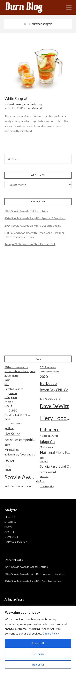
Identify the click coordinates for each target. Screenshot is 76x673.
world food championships (17, 486)
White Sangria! (15, 98)
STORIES (10, 521)
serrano (44, 476)
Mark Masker (46, 447)
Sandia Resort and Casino (55, 466)
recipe (9, 460)
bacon (7, 380)
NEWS (8, 526)
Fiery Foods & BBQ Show (17, 414)
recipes (44, 461)
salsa (7, 465)
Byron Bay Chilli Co (54, 390)
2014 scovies (48, 367)
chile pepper (10, 397)
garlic (7, 419)
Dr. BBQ (13, 410)
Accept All (38, 643)
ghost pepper (15, 423)
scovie (7, 469)
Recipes (30, 104)
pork (42, 457)
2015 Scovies (11, 375)
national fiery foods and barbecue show (20, 454)
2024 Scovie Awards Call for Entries (26, 211)
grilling (9, 428)
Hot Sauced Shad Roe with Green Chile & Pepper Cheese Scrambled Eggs (34, 235)
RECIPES (10, 516)
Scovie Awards (20, 477)
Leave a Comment (34, 108)
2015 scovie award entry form (19, 371)
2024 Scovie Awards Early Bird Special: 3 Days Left (34, 218)
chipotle (8, 401)
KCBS (7, 444)
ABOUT (9, 531)
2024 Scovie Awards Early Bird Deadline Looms (32, 225)
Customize (38, 654)
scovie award (48, 472)
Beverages (21, 104)
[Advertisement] (38, 304)
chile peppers (50, 398)
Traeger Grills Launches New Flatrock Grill (29, 244)
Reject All (38, 664)
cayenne (13, 393)
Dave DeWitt (54, 406)
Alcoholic (11, 104)
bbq (6, 384)
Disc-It (8, 405)
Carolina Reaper (13, 388)
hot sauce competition (20, 440)
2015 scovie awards (50, 371)
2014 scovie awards (16, 367)
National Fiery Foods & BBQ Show (55, 452)
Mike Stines (11, 449)
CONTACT (11, 536)
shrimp (40, 481)
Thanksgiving (47, 486)
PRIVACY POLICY (15, 541)
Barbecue (48, 383)
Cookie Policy (50, 633)
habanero (49, 429)
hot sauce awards (49, 435)
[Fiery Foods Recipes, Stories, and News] (27, 7)
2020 (44, 377)
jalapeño (47, 441)
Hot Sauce (12, 434)
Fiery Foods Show (55, 417)
